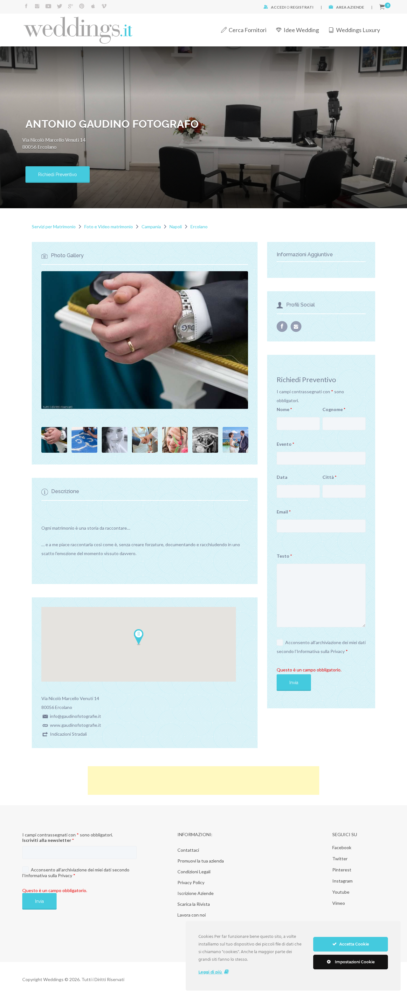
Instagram (342, 881)
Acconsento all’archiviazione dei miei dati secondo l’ (321, 647)
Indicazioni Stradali (68, 734)
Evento (285, 444)
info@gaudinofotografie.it (75, 716)
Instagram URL (296, 326)
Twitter (340, 858)
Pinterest (341, 869)
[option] (144, 340)
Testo (284, 556)
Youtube (340, 892)
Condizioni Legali (193, 871)
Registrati (302, 7)
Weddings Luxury (358, 29)
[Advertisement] (203, 780)
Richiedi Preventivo (57, 174)
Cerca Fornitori (247, 29)
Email (284, 511)
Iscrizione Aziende (195, 893)
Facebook (341, 847)
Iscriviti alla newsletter (48, 840)
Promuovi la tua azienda (200, 860)
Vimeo (338, 903)
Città (329, 477)
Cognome (333, 409)
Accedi (278, 7)
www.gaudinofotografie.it (75, 725)
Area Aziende (350, 7)
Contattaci (188, 850)
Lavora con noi (191, 915)
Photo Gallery (67, 256)
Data (282, 477)
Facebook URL (282, 326)
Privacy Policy (190, 882)
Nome (284, 409)
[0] (382, 7)
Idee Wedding (301, 29)
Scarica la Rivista (193, 904)
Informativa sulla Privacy (321, 651)
